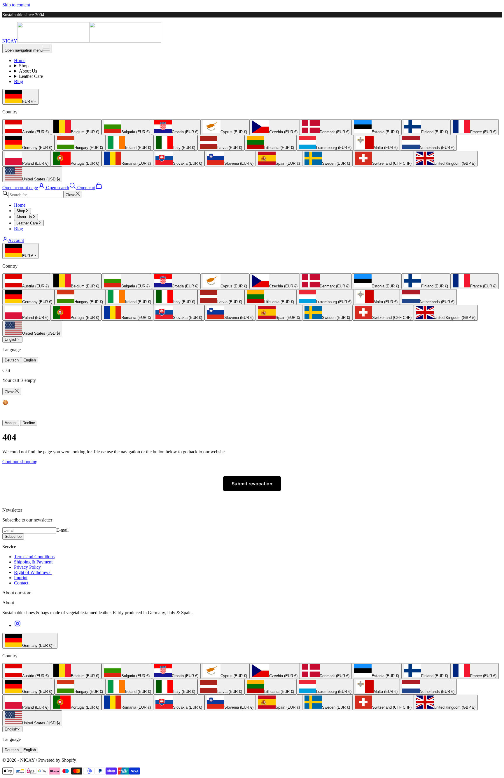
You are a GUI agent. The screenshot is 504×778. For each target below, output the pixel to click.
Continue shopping (19, 461)
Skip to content (16, 4)
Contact (21, 582)
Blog (18, 81)
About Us (28, 71)
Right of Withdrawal (33, 572)
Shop (24, 65)
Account (16, 240)
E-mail (62, 530)
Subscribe (13, 536)
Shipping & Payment (33, 561)
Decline (28, 423)
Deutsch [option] (12, 360)
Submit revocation (252, 484)
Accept (11, 423)
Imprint (20, 577)
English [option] (29, 360)
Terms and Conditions (34, 556)
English (11, 339)
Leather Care (31, 76)
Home (19, 60)
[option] (26, 127)
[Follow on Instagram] (17, 625)
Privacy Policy (27, 567)
